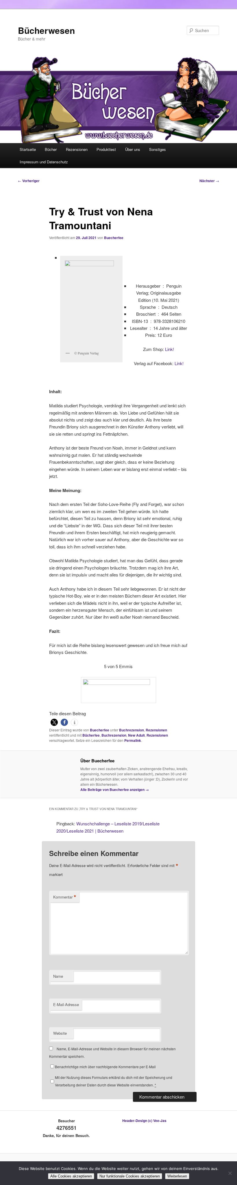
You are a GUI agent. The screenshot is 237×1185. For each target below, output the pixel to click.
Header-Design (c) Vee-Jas (144, 1120)
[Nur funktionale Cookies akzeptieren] (230, 1173)
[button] (54, 722)
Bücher (51, 149)
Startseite (28, 149)
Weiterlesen (177, 1176)
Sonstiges (157, 149)
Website (60, 1033)
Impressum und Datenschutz (44, 161)
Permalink (132, 740)
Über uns (132, 149)
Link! (169, 349)
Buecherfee (113, 237)
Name (58, 976)
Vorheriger (29, 180)
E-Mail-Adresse (66, 1004)
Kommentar (64, 897)
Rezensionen (77, 149)
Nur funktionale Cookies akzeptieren (129, 1176)
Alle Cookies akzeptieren (71, 1176)
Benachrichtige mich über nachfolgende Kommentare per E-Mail (105, 1066)
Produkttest (106, 149)
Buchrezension (131, 730)
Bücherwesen (46, 30)
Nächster (209, 180)
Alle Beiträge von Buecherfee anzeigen (114, 789)
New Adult (136, 735)
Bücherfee (91, 735)
